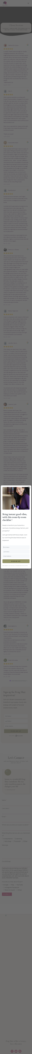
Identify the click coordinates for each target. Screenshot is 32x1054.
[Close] (29, 487)
